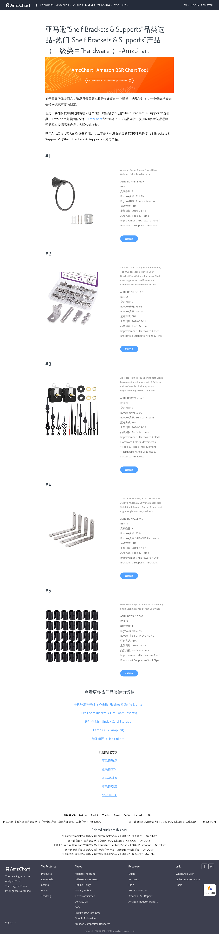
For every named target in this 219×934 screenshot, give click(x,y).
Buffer (127, 815)
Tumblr (106, 815)
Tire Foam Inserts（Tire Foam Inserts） (109, 713)
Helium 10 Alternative (87, 912)
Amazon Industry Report (143, 901)
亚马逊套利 (109, 769)
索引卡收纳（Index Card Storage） (109, 721)
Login (195, 5)
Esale (179, 884)
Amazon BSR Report (140, 896)
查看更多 (129, 238)
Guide (131, 873)
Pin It (150, 815)
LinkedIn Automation (188, 879)
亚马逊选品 (109, 761)
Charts (78, 5)
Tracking (46, 896)
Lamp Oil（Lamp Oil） (109, 730)
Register (207, 5)
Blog (131, 884)
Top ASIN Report (138, 890)
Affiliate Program (85, 873)
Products (47, 5)
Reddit (95, 815)
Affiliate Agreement (86, 879)
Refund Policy (83, 884)
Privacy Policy (83, 890)
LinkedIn (139, 815)
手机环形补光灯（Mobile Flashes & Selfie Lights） (109, 704)
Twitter (83, 815)
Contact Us (81, 901)
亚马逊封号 (109, 778)
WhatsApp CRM (185, 873)
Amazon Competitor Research (92, 923)
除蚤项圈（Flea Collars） (109, 739)
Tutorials (133, 879)
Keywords (47, 879)
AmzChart (95, 119)
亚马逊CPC (109, 795)
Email (117, 815)
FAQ (77, 907)
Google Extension (85, 918)
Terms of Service (85, 896)
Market (90, 5)
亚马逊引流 (109, 786)
